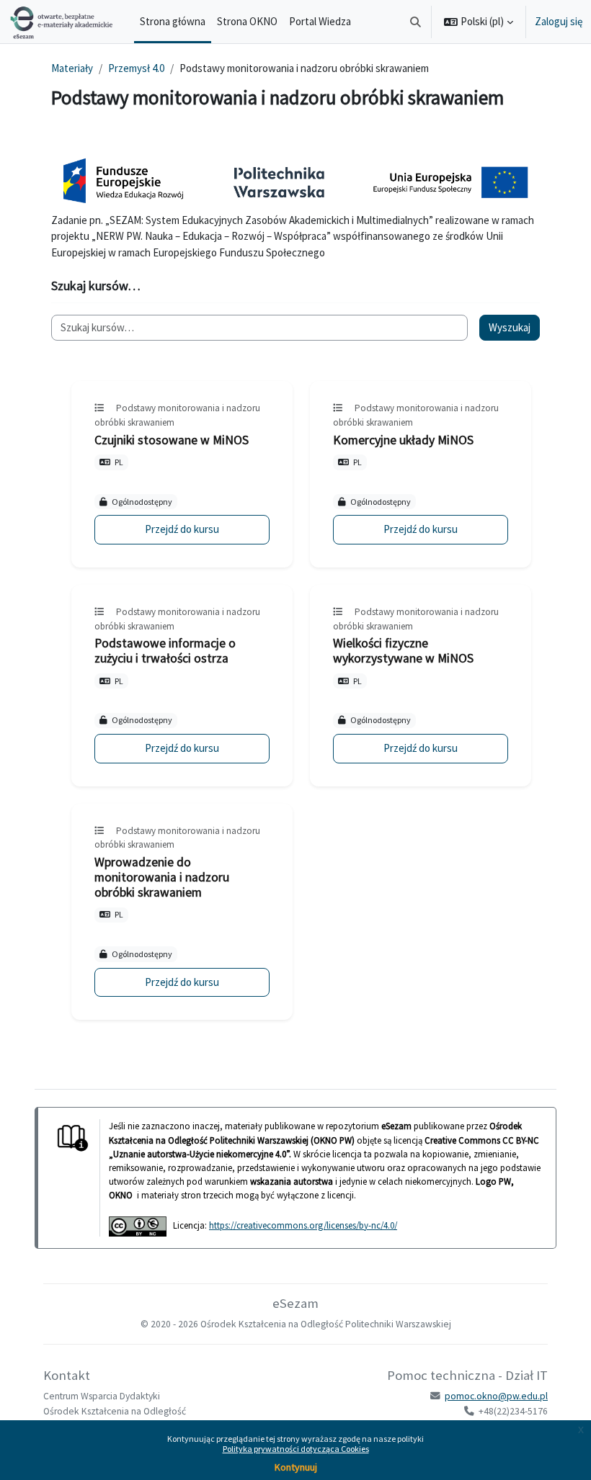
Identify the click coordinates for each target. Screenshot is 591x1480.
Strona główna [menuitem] (172, 21)
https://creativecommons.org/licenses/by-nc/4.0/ (303, 1225)
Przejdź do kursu (182, 529)
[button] (416, 21)
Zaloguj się (558, 21)
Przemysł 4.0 (136, 68)
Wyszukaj (509, 327)
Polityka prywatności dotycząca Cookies (296, 1448)
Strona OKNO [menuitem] (247, 21)
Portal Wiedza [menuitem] (320, 21)
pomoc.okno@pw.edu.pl (496, 1396)
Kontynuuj (296, 1467)
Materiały (72, 68)
